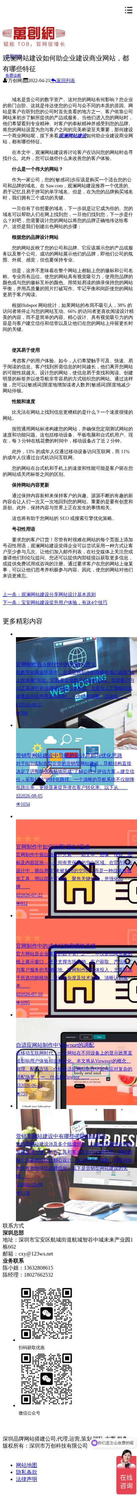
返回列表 (66, 80)
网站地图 (26, 1465)
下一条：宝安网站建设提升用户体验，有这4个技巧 (55, 602)
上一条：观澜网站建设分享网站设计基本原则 (49, 594)
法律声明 (26, 1479)
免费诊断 (13, 75)
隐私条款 (26, 1472)
